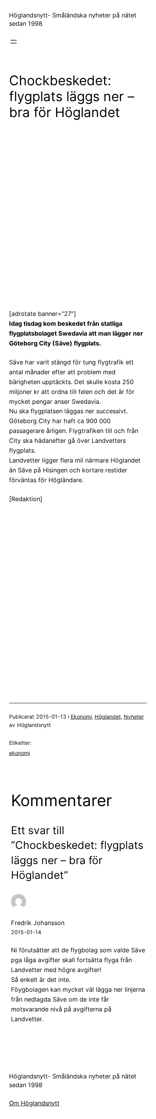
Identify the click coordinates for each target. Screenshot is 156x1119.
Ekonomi (81, 716)
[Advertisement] (78, 209)
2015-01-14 (26, 932)
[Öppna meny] (13, 41)
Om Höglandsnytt (34, 1103)
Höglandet (108, 716)
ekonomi (19, 753)
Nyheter (134, 716)
